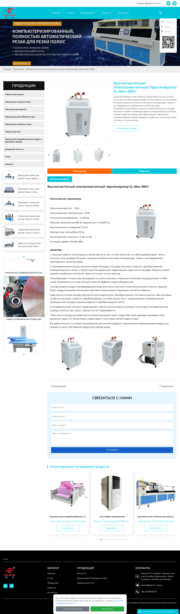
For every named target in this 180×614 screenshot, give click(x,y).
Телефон (167, 27)
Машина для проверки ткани (18, 124)
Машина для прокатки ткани (18, 102)
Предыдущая (58, 386)
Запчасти (9, 164)
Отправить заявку (126, 128)
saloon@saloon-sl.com (150, 3)
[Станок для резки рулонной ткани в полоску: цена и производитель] (9, 231)
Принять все (107, 609)
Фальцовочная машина (15, 109)
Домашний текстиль (14, 149)
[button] (97, 539)
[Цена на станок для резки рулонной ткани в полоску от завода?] (9, 245)
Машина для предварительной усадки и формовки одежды (23, 140)
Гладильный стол (13, 132)
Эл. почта (167, 22)
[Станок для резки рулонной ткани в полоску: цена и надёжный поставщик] (9, 218)
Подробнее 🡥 (68, 528)
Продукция (18, 69)
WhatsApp (167, 32)
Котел (8, 157)
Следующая (166, 386)
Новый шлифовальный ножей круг (24, 302)
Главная (7, 69)
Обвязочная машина (14, 94)
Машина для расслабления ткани (20, 117)
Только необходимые (72, 609)
